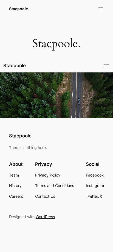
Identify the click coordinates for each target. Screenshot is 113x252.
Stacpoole (18, 8)
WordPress (45, 216)
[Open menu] (100, 9)
